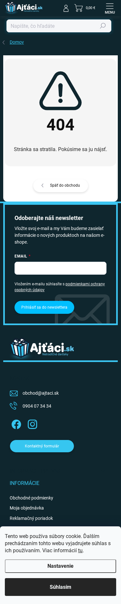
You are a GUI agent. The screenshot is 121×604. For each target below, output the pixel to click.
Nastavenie (60, 566)
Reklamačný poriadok (31, 518)
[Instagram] (31, 423)
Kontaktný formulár (42, 446)
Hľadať (103, 26)
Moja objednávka (27, 508)
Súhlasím (60, 587)
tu (80, 550)
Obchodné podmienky (31, 497)
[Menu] (110, 8)
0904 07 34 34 (37, 406)
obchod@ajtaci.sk (41, 393)
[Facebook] (15, 423)
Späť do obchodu (65, 185)
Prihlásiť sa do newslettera (44, 307)
